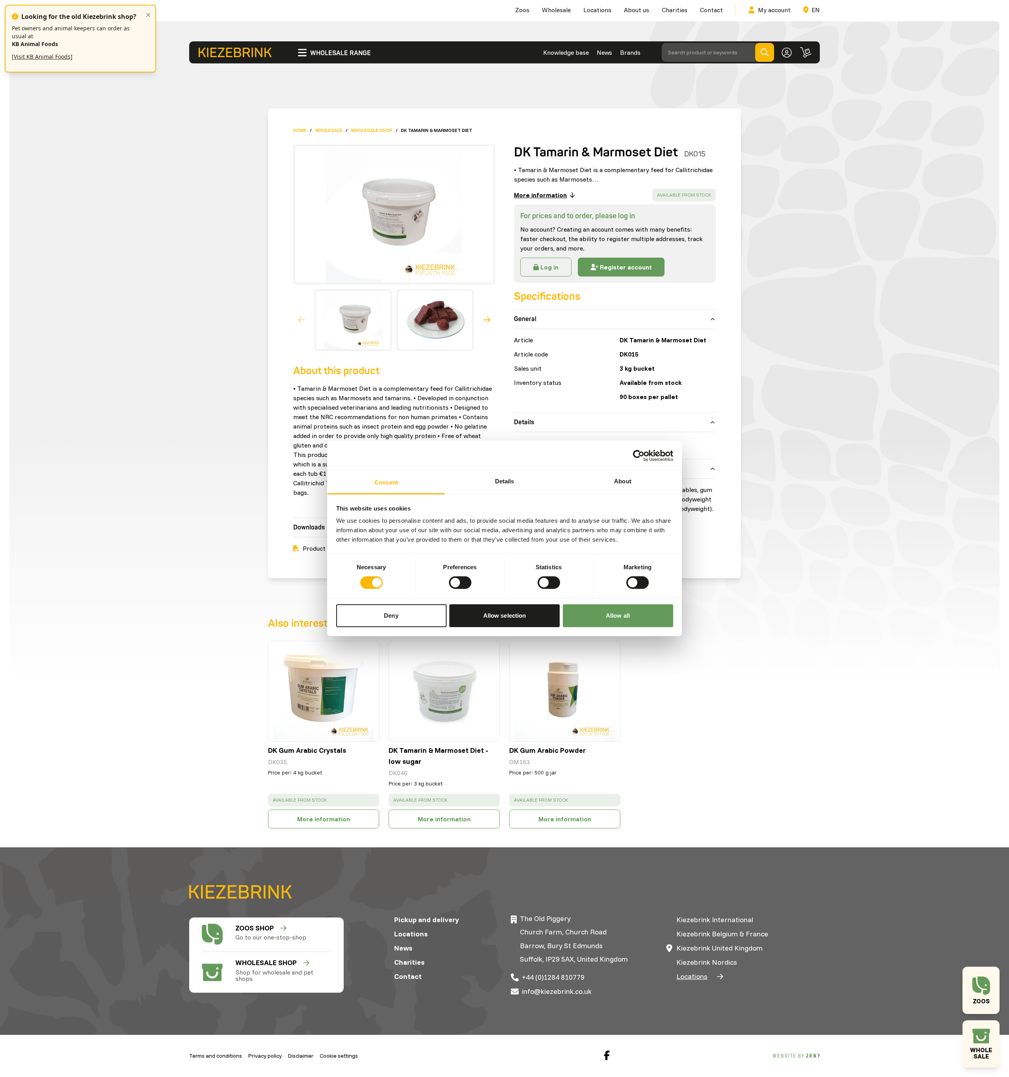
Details (524, 422)
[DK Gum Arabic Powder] (564, 691)
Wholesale (556, 10)
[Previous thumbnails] (301, 320)
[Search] (764, 52)
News (604, 52)
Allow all (618, 615)
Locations (597, 10)
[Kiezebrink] (235, 52)
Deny (391, 615)
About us (636, 10)
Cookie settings (339, 1055)
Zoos (522, 10)
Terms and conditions (215, 1055)
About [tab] (622, 481)
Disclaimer (300, 1055)
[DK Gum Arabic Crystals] (323, 691)
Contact (711, 10)
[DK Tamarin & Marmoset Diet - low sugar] (444, 691)
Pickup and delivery (426, 919)
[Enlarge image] (391, 214)
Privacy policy (265, 1055)
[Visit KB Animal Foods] (42, 56)
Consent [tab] (386, 482)
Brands (630, 52)
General (525, 319)
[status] (684, 195)
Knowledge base (566, 52)
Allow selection (504, 615)
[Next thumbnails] (487, 320)
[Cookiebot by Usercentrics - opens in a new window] (638, 455)
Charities (674, 10)
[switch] (460, 582)
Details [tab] (504, 481)
